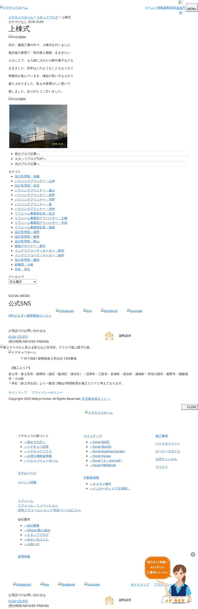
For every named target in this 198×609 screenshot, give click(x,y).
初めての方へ (35, 442)
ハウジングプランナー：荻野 (35, 195)
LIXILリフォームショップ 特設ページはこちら (49, 510)
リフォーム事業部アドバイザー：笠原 (41, 223)
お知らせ (31, 544)
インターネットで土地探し (110, 488)
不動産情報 (91, 477)
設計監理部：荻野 (27, 232)
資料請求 (170, 7)
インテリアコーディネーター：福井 (39, 255)
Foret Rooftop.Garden (107, 451)
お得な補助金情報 (38, 456)
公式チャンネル (166, 459)
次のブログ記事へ (27, 164)
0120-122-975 (18, 337)
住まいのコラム (36, 539)
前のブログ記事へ (27, 154)
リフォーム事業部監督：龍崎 (35, 227)
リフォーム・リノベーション (38, 505)
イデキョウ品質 (36, 446)
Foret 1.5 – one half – (106, 460)
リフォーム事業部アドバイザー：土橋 (41, 218)
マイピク (161, 467)
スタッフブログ (36, 535)
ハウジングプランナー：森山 (35, 190)
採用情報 (24, 556)
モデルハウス (27, 473)
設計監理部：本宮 (27, 185)
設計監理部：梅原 (27, 237)
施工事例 (161, 436)
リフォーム (25, 501)
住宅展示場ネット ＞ (96, 399)
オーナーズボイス (167, 451)
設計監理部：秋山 (27, 241)
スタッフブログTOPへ (30, 159)
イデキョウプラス (38, 451)
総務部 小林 (24, 264)
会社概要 (31, 525)
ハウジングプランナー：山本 (35, 181)
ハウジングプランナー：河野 (35, 199)
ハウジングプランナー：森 (33, 204)
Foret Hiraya (100, 456)
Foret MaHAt (100, 446)
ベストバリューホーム (41, 460)
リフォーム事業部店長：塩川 (35, 213)
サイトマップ (18, 392)
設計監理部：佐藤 (27, 176)
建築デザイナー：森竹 (30, 246)
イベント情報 (154, 7)
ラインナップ (93, 436)
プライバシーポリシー (47, 392)
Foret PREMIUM (103, 465)
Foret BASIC (100, 442)
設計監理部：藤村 (27, 260)
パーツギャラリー (167, 443)
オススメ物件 (100, 484)
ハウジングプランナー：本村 (35, 209)
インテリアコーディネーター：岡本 (39, 250)
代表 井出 (22, 269)
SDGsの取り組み (37, 530)
